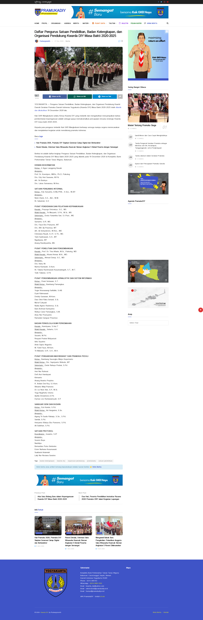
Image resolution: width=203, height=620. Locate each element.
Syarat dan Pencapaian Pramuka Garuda (150, 164)
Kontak (166, 612)
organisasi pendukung (76, 461)
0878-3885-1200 (96, 583)
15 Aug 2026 (40, 546)
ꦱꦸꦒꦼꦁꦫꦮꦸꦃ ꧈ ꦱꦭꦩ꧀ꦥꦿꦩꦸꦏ (43, 2)
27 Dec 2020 (59, 41)
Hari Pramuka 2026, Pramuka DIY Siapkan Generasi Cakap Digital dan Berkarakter (68, 143)
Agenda (67, 23)
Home (37, 23)
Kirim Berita (157, 612)
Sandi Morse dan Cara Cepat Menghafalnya (151, 135)
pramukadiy (91, 461)
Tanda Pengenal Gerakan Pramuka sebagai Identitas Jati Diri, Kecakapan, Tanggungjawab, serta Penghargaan (151, 145)
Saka (69, 533)
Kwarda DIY (44, 612)
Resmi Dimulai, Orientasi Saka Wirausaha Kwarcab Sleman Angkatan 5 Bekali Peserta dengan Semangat (77, 147)
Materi (85, 23)
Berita (76, 23)
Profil (44, 23)
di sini (102, 596)
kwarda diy (61, 461)
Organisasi (55, 23)
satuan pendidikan (105, 461)
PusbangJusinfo (45, 41)
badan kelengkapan (47, 461)
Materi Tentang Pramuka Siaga (142, 125)
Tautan (112, 23)
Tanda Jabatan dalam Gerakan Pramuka (149, 156)
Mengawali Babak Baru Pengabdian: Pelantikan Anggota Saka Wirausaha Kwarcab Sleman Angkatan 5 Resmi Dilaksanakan (109, 541)
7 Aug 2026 (70, 549)
